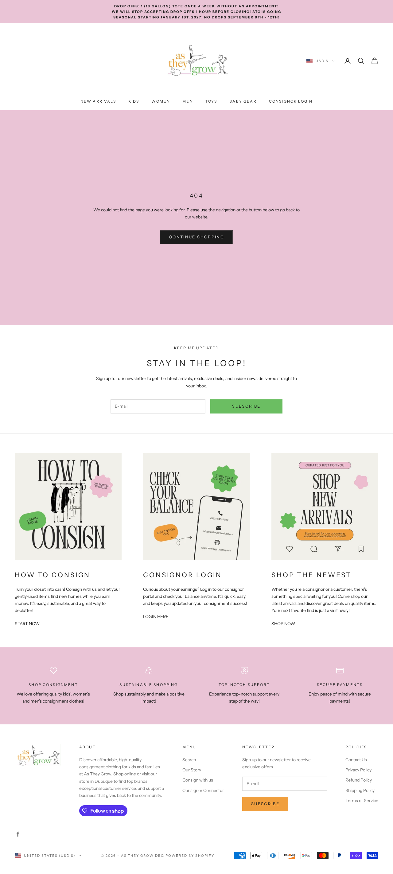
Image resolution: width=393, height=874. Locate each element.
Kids (133, 101)
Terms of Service (361, 800)
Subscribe (246, 406)
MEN (187, 101)
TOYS (211, 101)
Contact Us (356, 759)
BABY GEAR (242, 101)
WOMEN (160, 101)
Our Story (191, 770)
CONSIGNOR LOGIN (291, 101)
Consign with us (197, 780)
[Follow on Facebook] (18, 834)
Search (189, 759)
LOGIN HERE (156, 616)
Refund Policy (358, 780)
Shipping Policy (360, 790)
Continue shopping (196, 236)
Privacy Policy (358, 770)
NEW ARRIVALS (98, 101)
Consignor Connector (203, 790)
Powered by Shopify (189, 855)
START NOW (27, 623)
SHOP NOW (283, 623)
